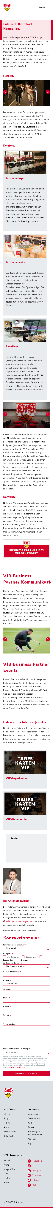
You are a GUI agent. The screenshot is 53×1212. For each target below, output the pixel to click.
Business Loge (31, 957)
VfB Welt (10, 1109)
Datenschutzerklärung (16, 1067)
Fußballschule (10, 1131)
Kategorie (8, 953)
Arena (6, 1127)
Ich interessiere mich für (14, 945)
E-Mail (7, 1006)
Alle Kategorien (13, 957)
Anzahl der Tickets (12, 971)
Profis (6, 1164)
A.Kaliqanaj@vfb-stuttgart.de (18, 921)
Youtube (36, 1175)
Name (6, 998)
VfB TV (7, 1114)
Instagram (37, 1170)
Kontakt (32, 1138)
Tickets (7, 1122)
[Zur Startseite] (7, 11)
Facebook (37, 1160)
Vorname (7, 989)
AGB (30, 1122)
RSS (34, 1184)
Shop (6, 1118)
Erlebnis (7, 1178)
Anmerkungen (9, 1024)
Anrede (7, 980)
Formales (33, 1109)
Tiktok (35, 1180)
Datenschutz (34, 1118)
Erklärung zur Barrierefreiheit (35, 1133)
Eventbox (24, 960)
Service (31, 1127)
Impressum (33, 1114)
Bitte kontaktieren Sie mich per (16, 1048)
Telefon (7, 1015)
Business (8, 1182)
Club (6, 1173)
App (29, 1143)
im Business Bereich (12, 963)
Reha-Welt (9, 1136)
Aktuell (7, 1160)
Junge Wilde (9, 1169)
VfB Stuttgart (13, 1155)
